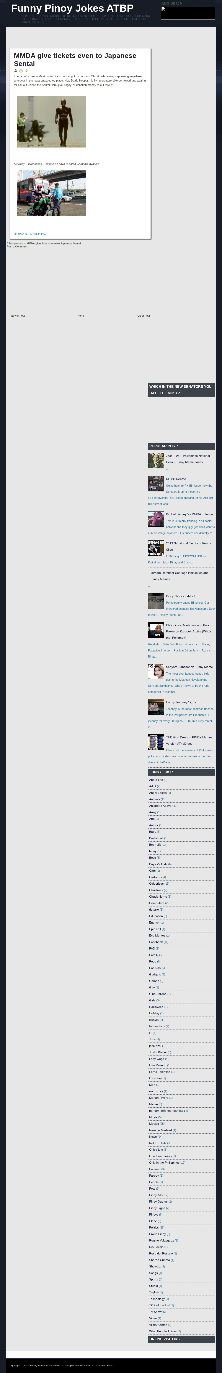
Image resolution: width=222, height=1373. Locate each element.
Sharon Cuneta (159, 1260)
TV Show (155, 1312)
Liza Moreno (157, 1065)
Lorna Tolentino (159, 1071)
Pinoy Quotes (158, 1201)
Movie (153, 1117)
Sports (153, 1279)
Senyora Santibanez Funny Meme (189, 667)
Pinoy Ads (156, 1195)
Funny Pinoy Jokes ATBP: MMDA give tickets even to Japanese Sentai (72, 1365)
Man (152, 1084)
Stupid (153, 1286)
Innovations (157, 1026)
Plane (153, 1221)
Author (153, 825)
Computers (156, 903)
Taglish (154, 1292)
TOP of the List (159, 1305)
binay (153, 851)
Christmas (156, 890)
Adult (152, 786)
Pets (152, 1188)
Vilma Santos (158, 1324)
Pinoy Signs (157, 1208)
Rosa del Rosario (161, 1253)
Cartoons (155, 877)
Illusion (154, 1020)
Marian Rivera (158, 1097)
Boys (152, 857)
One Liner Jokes (160, 1156)
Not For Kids (157, 1143)
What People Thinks (163, 1331)
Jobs (152, 1039)
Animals (154, 799)
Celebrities (156, 883)
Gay (152, 987)
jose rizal (155, 1045)
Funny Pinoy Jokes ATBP (72, 8)
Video (153, 1318)
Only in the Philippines (32, 234)
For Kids (155, 968)
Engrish (154, 922)
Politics (154, 1227)
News (153, 1136)
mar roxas (156, 1091)
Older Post (143, 315)
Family (153, 955)
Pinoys (153, 1214)
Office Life (156, 1149)
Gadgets (155, 974)
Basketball (156, 838)
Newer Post (18, 315)
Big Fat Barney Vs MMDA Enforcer (189, 514)
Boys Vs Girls (158, 864)
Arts (152, 818)
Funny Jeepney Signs (181, 702)
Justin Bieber (158, 1052)
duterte (154, 909)
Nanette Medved (160, 1130)
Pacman (154, 1169)
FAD (152, 948)
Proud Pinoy (157, 1234)
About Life (156, 779)
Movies (154, 1123)
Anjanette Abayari (161, 805)
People (154, 1182)
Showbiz (155, 1266)
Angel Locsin (158, 792)
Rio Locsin (156, 1247)
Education (156, 916)
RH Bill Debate (176, 479)
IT (150, 1033)
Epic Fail (155, 929)
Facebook (156, 942)
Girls (152, 1000)
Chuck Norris (158, 896)
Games (154, 981)
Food (152, 961)
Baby (152, 831)
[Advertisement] (86, 38)
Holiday (154, 1013)
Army (152, 812)
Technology (157, 1299)
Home (81, 315)
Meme (153, 1104)
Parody (154, 1175)
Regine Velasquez (161, 1240)
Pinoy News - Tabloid (180, 596)
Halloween (156, 1007)
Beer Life (155, 844)
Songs (153, 1273)
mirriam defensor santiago (167, 1110)
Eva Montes (157, 935)
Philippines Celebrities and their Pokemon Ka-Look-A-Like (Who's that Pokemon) (189, 631)
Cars (152, 870)
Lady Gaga (156, 1058)
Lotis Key (155, 1078)
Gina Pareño (157, 994)
